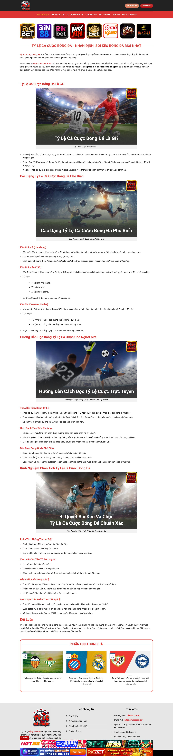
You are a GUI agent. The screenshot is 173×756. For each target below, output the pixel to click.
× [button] (127, 337)
